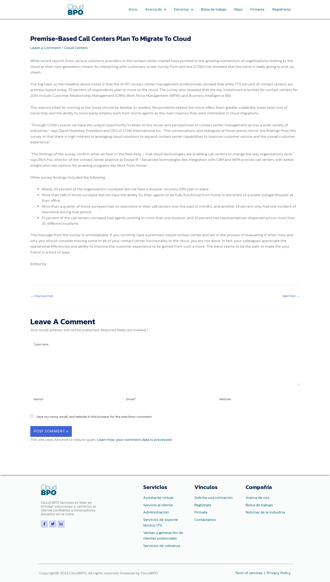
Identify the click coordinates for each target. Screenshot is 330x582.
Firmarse (257, 9)
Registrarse (281, 9)
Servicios (181, 9)
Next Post (291, 296)
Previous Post (42, 296)
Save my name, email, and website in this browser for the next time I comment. (94, 416)
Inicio (133, 9)
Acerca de (153, 9)
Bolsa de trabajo (214, 9)
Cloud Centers (76, 48)
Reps (238, 9)
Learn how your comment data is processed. (134, 439)
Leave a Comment (45, 48)
